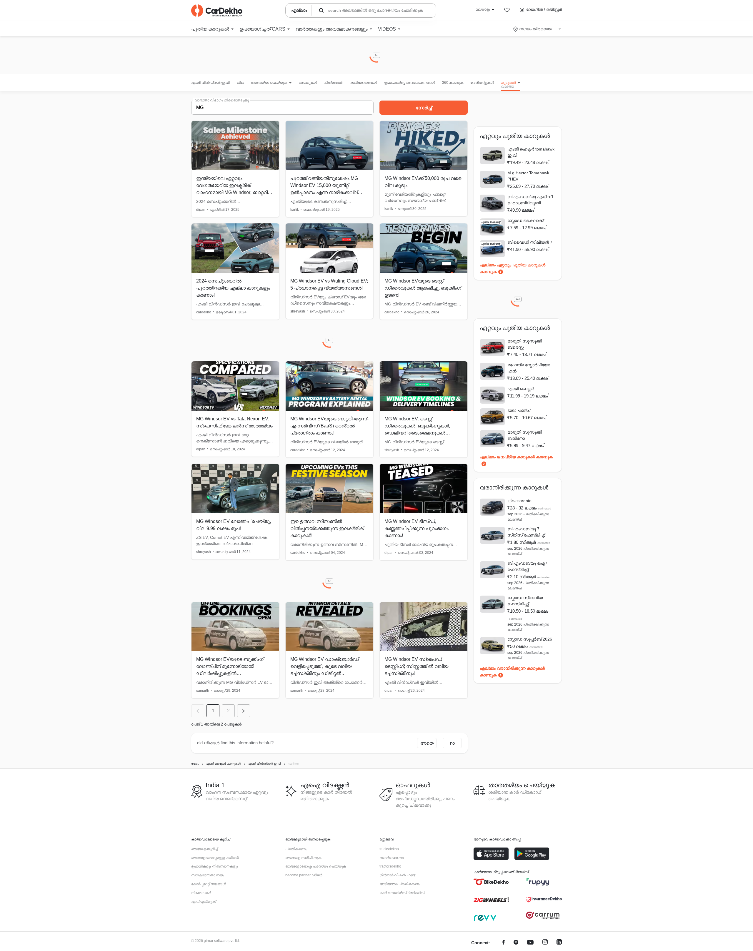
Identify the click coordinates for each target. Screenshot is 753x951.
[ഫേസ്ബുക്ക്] (503, 943)
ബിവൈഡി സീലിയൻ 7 (529, 242)
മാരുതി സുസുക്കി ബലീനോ (524, 435)
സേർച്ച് (424, 107)
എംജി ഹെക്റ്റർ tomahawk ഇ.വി (530, 152)
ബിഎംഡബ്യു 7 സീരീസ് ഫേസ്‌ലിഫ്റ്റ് (526, 532)
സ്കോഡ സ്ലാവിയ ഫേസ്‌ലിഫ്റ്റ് (525, 600)
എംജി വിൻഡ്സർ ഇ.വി (210, 83)
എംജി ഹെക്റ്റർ (520, 388)
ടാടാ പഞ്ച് (518, 410)
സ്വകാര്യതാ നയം (207, 875)
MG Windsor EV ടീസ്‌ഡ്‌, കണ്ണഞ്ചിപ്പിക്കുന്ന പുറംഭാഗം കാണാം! (416, 528)
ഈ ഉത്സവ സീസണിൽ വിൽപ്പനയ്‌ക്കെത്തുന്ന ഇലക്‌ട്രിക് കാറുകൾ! (327, 528)
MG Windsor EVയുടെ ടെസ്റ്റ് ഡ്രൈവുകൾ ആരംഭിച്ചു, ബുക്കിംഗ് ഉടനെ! (422, 287)
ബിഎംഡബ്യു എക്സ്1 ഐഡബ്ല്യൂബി (530, 199)
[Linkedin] (559, 943)
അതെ (427, 743)
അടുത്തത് (243, 711)
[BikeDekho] (491, 882)
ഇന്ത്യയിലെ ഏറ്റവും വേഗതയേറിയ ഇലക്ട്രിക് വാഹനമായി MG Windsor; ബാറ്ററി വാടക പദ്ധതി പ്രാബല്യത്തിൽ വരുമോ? (232, 192)
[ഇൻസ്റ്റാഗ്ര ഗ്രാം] (545, 943)
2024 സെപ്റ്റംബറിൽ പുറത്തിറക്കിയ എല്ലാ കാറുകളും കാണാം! (233, 287)
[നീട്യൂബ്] (530, 943)
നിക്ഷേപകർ (201, 893)
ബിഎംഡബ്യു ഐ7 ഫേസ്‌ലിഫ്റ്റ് (527, 566)
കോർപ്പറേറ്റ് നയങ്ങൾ (208, 884)
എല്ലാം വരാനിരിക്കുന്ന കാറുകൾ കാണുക (512, 671)
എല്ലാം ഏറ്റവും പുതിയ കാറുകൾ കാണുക (512, 268)
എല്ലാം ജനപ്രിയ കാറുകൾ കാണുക (516, 456)
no (452, 743)
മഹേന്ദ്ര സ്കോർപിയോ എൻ (528, 367)
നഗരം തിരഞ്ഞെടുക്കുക (537, 28)
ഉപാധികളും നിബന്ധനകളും (214, 866)
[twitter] (516, 943)
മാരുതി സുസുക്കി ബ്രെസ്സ (524, 344)
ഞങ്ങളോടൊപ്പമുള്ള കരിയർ (215, 858)
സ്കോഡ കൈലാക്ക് (525, 220)
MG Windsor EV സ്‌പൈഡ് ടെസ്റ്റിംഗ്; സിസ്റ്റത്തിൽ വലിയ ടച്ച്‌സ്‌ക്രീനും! (416, 666)
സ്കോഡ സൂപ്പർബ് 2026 (529, 639)
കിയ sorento (519, 500)
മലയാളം (483, 9)
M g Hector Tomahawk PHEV (528, 176)
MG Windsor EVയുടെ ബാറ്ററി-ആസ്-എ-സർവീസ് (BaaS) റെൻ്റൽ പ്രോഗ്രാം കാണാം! (329, 425)
